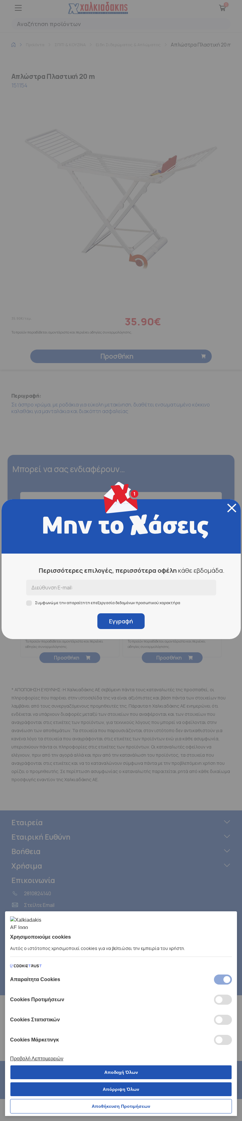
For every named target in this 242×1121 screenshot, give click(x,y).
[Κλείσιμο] (231, 508)
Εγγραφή (121, 621)
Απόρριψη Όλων (121, 1089)
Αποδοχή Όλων (121, 1072)
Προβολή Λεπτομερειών (36, 1058)
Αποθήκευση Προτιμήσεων (121, 1106)
